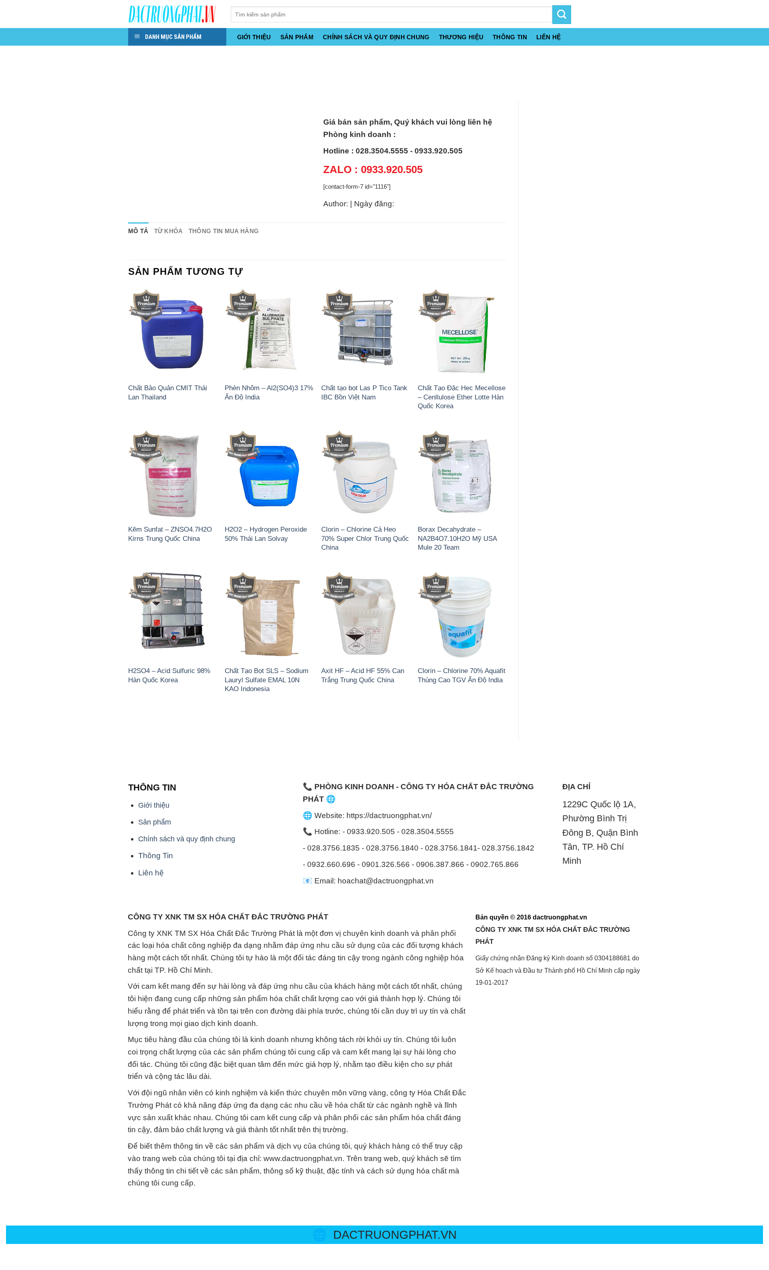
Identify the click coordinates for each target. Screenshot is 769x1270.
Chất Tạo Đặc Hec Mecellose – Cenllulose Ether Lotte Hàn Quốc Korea (461, 397)
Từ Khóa (168, 231)
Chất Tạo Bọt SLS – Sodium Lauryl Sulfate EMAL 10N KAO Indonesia (266, 680)
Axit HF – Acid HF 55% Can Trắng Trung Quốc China (362, 675)
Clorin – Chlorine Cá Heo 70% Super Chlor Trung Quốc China (365, 538)
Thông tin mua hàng (224, 231)
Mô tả (138, 231)
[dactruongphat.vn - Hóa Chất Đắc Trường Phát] (173, 14)
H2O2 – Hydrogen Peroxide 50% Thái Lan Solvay (266, 533)
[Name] (9, 54)
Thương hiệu (461, 37)
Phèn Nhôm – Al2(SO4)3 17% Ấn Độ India (269, 392)
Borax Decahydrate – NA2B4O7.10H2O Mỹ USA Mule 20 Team (457, 538)
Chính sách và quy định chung (376, 37)
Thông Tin (155, 855)
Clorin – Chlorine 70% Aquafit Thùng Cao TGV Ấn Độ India (461, 675)
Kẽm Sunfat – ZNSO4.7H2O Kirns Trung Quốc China (170, 533)
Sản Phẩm (297, 37)
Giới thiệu (254, 37)
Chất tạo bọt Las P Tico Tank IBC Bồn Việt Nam (364, 392)
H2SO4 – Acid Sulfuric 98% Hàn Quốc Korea (169, 675)
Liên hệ (151, 873)
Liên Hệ (548, 37)
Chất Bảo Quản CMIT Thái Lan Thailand (167, 392)
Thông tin (510, 37)
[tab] (138, 231)
